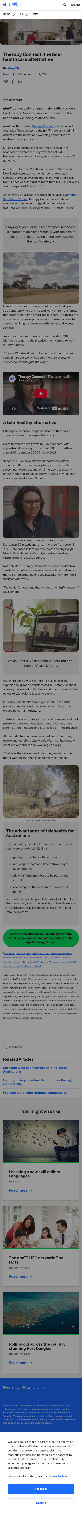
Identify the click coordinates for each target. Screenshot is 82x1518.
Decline (41, 1503)
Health (34, 14)
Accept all (41, 1489)
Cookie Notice (57, 1476)
